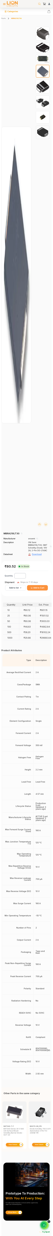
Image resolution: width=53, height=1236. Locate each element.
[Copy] (21, 533)
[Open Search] (39, 4)
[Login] (49, 4)
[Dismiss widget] (49, 1221)
